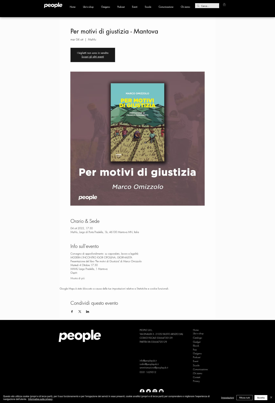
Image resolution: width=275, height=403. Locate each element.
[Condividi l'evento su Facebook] (72, 311)
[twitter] (148, 391)
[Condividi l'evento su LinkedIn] (87, 311)
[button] (224, 4)
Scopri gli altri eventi (92, 56)
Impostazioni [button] (227, 397)
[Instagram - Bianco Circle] (154, 391)
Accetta (261, 397)
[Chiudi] (271, 397)
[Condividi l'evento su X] (79, 311)
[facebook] (142, 391)
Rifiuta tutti (244, 397)
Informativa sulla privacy (40, 399)
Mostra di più (78, 278)
